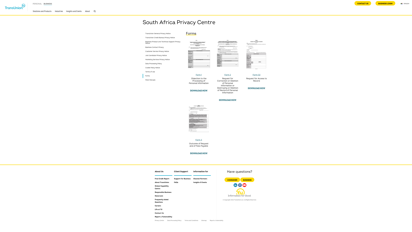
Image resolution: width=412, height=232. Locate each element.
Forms (147, 76)
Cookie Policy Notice (152, 68)
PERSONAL (37, 4)
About (87, 11)
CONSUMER (232, 180)
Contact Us (362, 4)
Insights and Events (74, 11)
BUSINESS (48, 4)
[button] (94, 11)
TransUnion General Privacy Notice (158, 33)
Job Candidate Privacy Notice (156, 55)
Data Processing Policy (153, 64)
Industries (59, 11)
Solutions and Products (42, 11)
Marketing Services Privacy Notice (157, 59)
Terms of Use (150, 72)
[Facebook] (240, 187)
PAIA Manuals (150, 80)
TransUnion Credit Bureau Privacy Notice (160, 38)
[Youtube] (244, 187)
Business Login (385, 4)
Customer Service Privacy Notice (157, 51)
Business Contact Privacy (154, 47)
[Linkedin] (235, 187)
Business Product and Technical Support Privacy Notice (162, 42)
